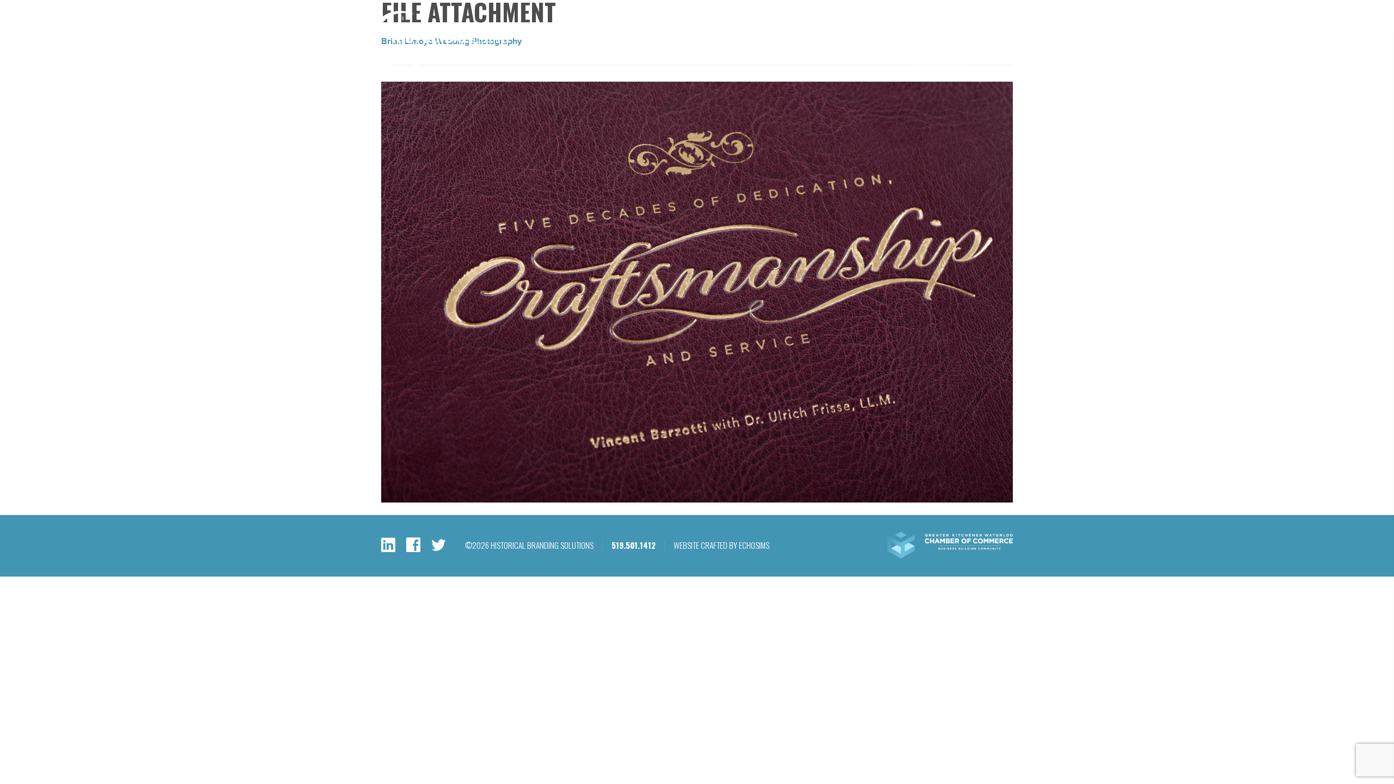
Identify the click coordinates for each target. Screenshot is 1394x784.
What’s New (940, 51)
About (882, 51)
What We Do (761, 51)
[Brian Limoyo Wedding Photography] (697, 499)
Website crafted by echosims (721, 545)
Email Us (948, 22)
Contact (1004, 51)
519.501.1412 (894, 22)
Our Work (826, 51)
